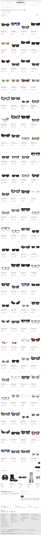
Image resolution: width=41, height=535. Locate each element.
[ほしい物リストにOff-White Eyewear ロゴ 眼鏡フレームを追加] (9, 223)
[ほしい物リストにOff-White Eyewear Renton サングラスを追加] (39, 279)
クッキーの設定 (3, 531)
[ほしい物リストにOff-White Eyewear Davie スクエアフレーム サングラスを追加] (9, 167)
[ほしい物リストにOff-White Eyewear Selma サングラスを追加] (19, 390)
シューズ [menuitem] (10, 4)
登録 (22, 496)
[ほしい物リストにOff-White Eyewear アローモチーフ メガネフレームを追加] (19, 223)
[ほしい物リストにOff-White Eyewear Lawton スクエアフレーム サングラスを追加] (29, 371)
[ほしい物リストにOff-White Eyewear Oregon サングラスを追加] (39, 353)
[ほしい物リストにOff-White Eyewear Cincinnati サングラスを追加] (9, 56)
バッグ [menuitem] (13, 4)
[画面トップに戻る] (39, 463)
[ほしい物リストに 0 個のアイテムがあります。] (37, 2)
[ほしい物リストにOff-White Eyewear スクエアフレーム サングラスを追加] (9, 19)
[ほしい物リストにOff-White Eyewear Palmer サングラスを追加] (9, 409)
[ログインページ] (36, 2)
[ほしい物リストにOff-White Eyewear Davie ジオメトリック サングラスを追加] (9, 279)
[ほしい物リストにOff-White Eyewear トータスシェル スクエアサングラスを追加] (39, 112)
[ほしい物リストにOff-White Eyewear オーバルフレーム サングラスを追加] (9, 353)
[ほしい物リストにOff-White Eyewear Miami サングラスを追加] (39, 186)
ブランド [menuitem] (4, 4)
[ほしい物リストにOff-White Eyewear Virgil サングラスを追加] (39, 74)
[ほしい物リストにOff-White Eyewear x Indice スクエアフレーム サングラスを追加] (19, 149)
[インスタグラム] (32, 519)
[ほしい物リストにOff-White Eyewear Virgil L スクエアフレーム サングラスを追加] (29, 149)
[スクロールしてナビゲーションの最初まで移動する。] (27, 5)
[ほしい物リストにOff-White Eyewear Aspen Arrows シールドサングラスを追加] (19, 353)
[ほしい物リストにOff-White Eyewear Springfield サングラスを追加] (29, 427)
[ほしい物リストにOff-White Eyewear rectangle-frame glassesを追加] (9, 112)
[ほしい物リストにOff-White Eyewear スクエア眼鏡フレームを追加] (29, 390)
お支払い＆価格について (4, 521)
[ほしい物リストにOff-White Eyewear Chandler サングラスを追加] (9, 37)
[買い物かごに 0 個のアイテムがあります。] (39, 2)
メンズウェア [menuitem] (8, 2)
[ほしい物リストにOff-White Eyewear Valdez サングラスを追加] (9, 93)
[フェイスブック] (36, 519)
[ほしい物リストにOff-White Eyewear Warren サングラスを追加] (19, 446)
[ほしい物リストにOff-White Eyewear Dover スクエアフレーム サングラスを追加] (9, 334)
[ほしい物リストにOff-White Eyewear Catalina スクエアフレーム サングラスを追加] (29, 297)
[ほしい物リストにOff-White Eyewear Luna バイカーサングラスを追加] (19, 297)
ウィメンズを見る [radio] (3, 12)
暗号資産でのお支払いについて (5, 522)
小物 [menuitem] (16, 4)
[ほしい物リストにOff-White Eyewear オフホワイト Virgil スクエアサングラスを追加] (39, 149)
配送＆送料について (3, 518)
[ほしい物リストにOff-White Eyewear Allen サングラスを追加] (39, 409)
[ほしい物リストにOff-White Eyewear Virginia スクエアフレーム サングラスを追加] (39, 223)
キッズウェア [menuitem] (13, 2)
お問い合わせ (30, 506)
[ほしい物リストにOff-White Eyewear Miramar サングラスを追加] (29, 446)
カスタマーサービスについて (5, 526)
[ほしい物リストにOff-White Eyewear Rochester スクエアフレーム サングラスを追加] (9, 204)
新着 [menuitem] (1, 4)
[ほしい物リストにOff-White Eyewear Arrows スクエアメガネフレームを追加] (29, 130)
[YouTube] (38, 519)
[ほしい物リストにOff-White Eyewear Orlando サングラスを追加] (29, 260)
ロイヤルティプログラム (24, 517)
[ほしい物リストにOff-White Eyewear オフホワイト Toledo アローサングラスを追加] (9, 316)
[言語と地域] (34, 2)
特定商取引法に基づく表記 (9, 531)
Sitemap (12, 522)
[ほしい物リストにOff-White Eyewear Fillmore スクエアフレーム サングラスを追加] (29, 242)
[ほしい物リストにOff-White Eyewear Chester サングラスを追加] (29, 334)
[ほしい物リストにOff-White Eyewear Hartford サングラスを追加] (19, 260)
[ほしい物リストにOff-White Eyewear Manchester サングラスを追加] (29, 74)
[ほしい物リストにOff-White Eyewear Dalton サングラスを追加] (39, 371)
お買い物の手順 (4, 506)
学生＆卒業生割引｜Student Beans (25, 519)
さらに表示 (37, 470)
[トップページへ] (21, 2)
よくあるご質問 (17, 506)
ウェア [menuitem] (7, 4)
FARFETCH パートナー (14, 517)
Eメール (22, 492)
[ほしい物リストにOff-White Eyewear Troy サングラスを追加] (19, 427)
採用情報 (12, 518)
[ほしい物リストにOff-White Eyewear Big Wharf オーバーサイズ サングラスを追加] (9, 130)
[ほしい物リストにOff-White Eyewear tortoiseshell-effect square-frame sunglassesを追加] (39, 93)
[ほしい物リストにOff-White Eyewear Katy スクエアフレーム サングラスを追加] (9, 297)
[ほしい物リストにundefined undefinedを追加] (8, 473)
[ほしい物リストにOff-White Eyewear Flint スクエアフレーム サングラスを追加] (39, 130)
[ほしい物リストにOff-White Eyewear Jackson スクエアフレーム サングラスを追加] (39, 427)
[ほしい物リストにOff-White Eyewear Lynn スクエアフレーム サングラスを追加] (39, 390)
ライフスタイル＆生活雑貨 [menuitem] (24, 4)
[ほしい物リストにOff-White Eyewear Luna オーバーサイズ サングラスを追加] (9, 427)
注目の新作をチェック (21, 0)
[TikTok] (34, 519)
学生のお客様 (23, 520)
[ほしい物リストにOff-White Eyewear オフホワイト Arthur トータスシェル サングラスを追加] (19, 93)
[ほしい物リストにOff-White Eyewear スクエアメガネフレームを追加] (39, 204)
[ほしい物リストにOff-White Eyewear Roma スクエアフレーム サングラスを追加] (29, 37)
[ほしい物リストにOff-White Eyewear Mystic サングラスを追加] (29, 186)
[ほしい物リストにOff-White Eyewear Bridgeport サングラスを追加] (19, 242)
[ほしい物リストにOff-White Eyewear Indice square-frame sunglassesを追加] (9, 149)
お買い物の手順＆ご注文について (5, 525)
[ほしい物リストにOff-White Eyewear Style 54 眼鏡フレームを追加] (19, 371)
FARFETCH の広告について (14, 521)
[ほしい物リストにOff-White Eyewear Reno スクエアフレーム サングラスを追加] (9, 371)
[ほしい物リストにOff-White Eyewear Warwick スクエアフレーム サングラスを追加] (9, 242)
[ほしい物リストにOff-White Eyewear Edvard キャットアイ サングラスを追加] (39, 334)
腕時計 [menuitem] (18, 4)
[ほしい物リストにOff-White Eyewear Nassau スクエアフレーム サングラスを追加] (29, 316)
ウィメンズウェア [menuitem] (3, 2)
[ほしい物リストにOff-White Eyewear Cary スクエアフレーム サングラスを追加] (39, 446)
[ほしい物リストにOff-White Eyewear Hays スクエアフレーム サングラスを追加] (39, 37)
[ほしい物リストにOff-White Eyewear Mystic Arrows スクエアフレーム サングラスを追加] (29, 409)
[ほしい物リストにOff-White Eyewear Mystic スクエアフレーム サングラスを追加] (19, 279)
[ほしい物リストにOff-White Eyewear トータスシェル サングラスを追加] (29, 167)
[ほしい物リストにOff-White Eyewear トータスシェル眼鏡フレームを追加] (39, 260)
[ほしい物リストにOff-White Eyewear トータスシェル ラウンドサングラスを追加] (19, 130)
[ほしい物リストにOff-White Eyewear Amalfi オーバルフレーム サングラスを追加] (29, 56)
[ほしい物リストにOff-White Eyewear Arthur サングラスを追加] (39, 19)
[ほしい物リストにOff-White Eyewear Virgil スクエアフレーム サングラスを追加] (19, 19)
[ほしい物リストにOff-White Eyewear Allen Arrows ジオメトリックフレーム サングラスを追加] (29, 93)
